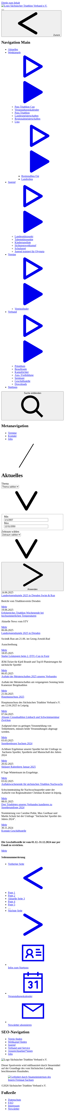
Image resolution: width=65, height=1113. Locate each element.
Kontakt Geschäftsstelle (13, 830)
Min (6, 516)
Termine (12, 433)
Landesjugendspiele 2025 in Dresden (20, 633)
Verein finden (15, 1039)
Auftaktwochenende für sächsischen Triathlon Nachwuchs (32, 784)
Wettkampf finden (17, 1041)
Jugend (12, 1045)
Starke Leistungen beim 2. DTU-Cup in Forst (25, 656)
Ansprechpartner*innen (20, 1051)
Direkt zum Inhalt (10, 2)
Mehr (4, 606)
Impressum (14, 1105)
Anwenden (33, 589)
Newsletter (13, 1108)
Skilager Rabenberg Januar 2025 (18, 766)
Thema (5, 483)
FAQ (10, 1102)
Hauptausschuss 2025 (12, 696)
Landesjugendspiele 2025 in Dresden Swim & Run (28, 595)
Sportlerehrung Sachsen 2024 (16, 743)
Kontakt (12, 435)
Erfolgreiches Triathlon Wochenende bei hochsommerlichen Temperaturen (22, 614)
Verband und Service (19, 1047)
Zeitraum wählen (10, 531)
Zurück (56, 35)
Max (6, 523)
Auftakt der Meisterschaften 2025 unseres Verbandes (29, 676)
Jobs (10, 439)
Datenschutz (14, 1099)
